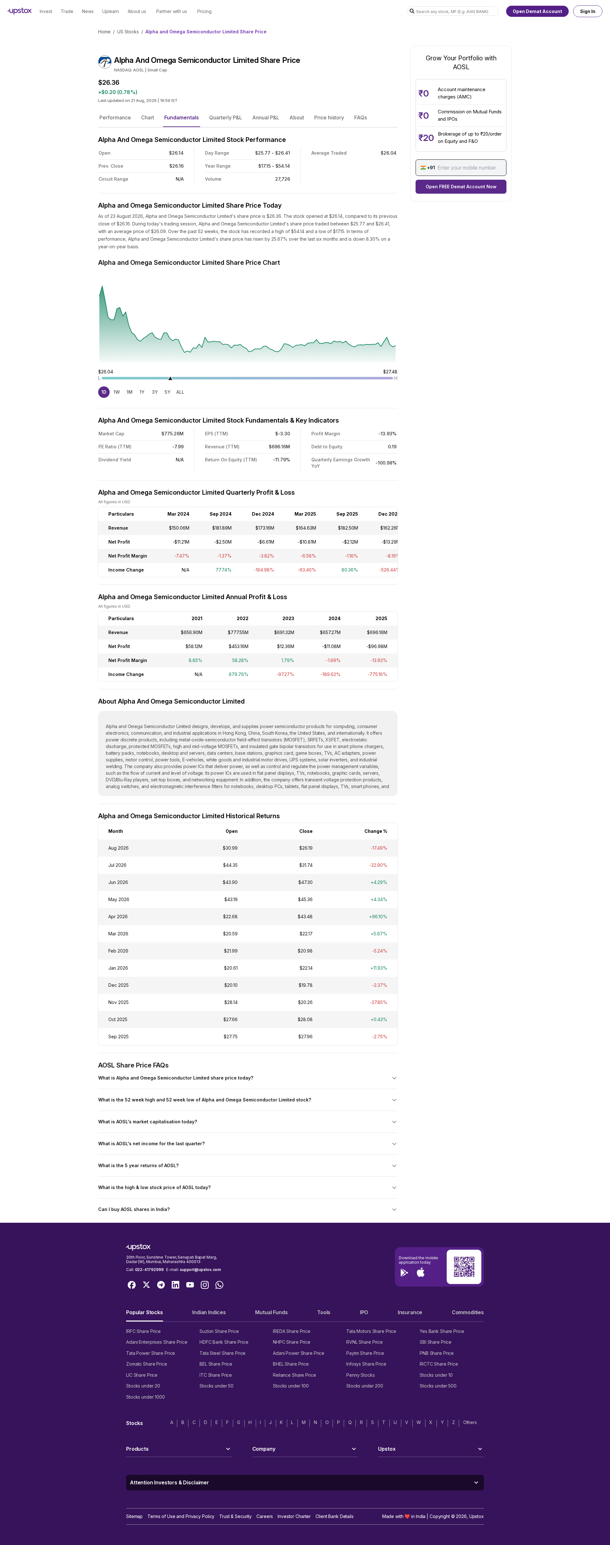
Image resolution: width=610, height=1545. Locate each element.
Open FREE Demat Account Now (461, 186)
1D (103, 392)
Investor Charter (294, 1516)
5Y (168, 392)
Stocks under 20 (143, 1385)
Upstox (476, 1516)
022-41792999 (149, 1269)
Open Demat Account (537, 11)
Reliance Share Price (294, 1375)
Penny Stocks (360, 1375)
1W (116, 392)
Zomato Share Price (146, 1364)
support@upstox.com (200, 1269)
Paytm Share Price (365, 1353)
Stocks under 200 (364, 1385)
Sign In (587, 11)
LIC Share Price (142, 1375)
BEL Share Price (216, 1364)
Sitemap (134, 1516)
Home (104, 31)
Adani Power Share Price (298, 1353)
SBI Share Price (435, 1342)
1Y (142, 392)
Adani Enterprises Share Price (156, 1342)
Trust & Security (235, 1516)
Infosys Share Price (366, 1364)
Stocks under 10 (436, 1375)
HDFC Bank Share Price (224, 1342)
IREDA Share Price (291, 1331)
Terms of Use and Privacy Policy (180, 1516)
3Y (155, 392)
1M (129, 392)
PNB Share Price (437, 1353)
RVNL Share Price (364, 1342)
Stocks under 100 (291, 1385)
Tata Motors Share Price (371, 1331)
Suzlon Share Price (219, 1331)
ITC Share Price (216, 1375)
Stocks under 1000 (145, 1397)
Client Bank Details (334, 1516)
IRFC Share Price (143, 1331)
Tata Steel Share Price (223, 1353)
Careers (264, 1516)
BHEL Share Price (291, 1364)
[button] (115, 117)
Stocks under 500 (438, 1385)
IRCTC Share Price (439, 1364)
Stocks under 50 (217, 1385)
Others (470, 1422)
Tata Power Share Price (150, 1353)
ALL (180, 392)
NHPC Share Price (291, 1342)
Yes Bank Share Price (442, 1331)
